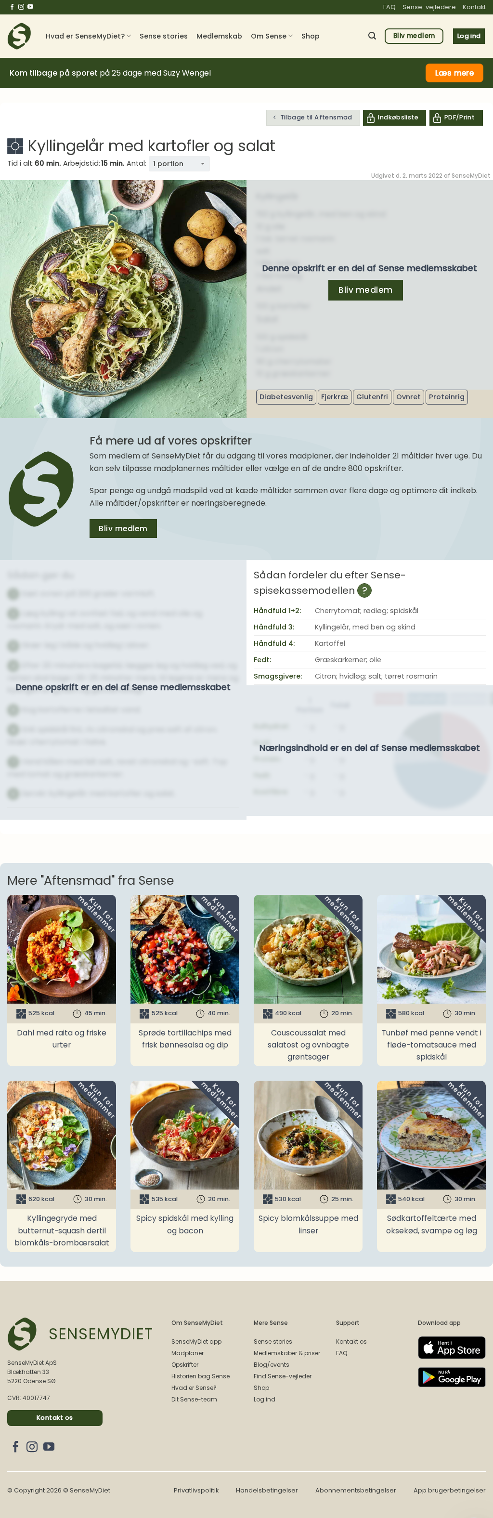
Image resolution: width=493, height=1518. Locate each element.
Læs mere (454, 73)
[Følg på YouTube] (30, 7)
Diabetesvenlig (286, 397)
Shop (310, 36)
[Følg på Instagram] (21, 7)
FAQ (389, 7)
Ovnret (408, 397)
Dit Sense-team (194, 1399)
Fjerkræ (334, 397)
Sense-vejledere (429, 7)
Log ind (264, 1399)
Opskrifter (184, 1365)
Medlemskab (219, 36)
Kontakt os (351, 1341)
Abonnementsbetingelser (355, 1490)
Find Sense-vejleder (282, 1376)
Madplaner (187, 1353)
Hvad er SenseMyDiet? (85, 36)
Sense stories (164, 36)
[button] (372, 35)
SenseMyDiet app (196, 1341)
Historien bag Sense (200, 1376)
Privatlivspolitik (196, 1490)
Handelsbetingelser (267, 1490)
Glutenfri (372, 397)
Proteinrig (447, 397)
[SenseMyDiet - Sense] (19, 36)
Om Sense (268, 36)
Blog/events (271, 1365)
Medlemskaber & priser (287, 1353)
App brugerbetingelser (450, 1490)
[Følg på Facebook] (12, 7)
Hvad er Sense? (194, 1388)
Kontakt (474, 7)
